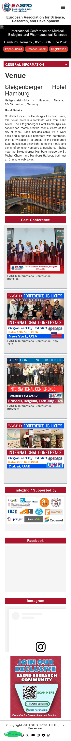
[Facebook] (22, 735)
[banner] (17, 7)
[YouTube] (33, 735)
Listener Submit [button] (36, 49)
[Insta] (38, 735)
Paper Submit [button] (13, 49)
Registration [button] (58, 49)
